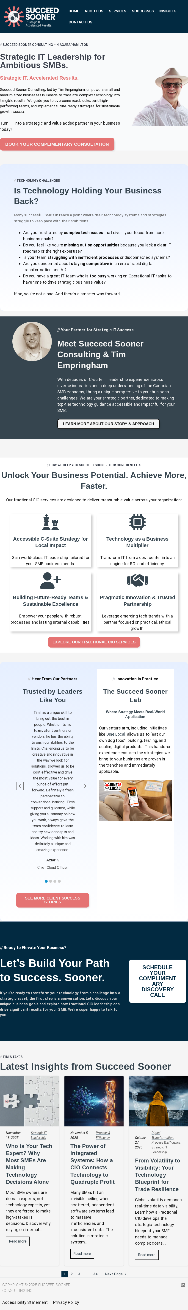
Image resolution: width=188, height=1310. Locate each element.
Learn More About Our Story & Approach (108, 424)
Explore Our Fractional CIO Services (94, 642)
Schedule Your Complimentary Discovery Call (157, 981)
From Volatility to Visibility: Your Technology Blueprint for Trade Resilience (157, 1174)
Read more (19, 1242)
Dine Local (115, 734)
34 (95, 1274)
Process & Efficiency (166, 1142)
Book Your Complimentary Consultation (57, 144)
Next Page (116, 1274)
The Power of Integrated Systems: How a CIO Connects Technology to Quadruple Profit (92, 1164)
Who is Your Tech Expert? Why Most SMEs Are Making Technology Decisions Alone (29, 1164)
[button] (46, 881)
